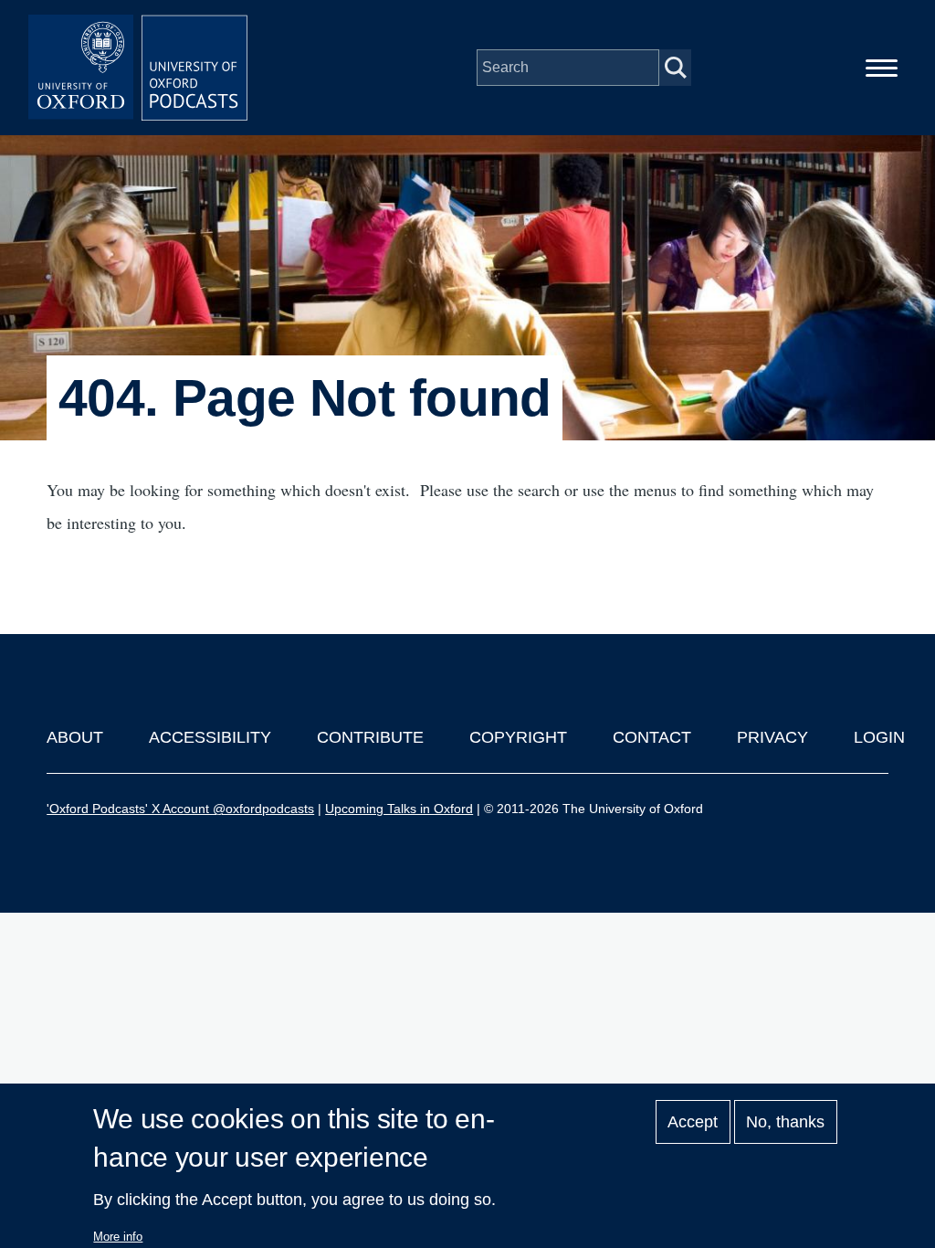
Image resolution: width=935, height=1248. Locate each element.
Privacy (772, 737)
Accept (692, 1122)
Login (879, 737)
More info (117, 1236)
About (75, 737)
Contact (652, 737)
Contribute (370, 737)
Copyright (518, 737)
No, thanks (785, 1122)
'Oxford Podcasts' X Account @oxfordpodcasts (180, 808)
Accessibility (210, 737)
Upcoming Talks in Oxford (399, 808)
